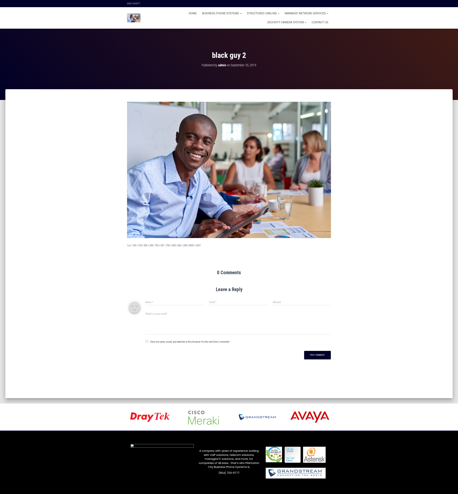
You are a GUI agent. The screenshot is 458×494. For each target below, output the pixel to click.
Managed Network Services (306, 13)
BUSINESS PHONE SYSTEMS (221, 13)
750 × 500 (171, 245)
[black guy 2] (229, 169)
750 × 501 (159, 245)
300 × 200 (148, 245)
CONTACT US (320, 22)
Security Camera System (285, 22)
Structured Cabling (262, 13)
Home (193, 13)
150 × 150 (137, 245)
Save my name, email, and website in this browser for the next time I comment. (190, 341)
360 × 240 (182, 245)
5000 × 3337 (195, 245)
